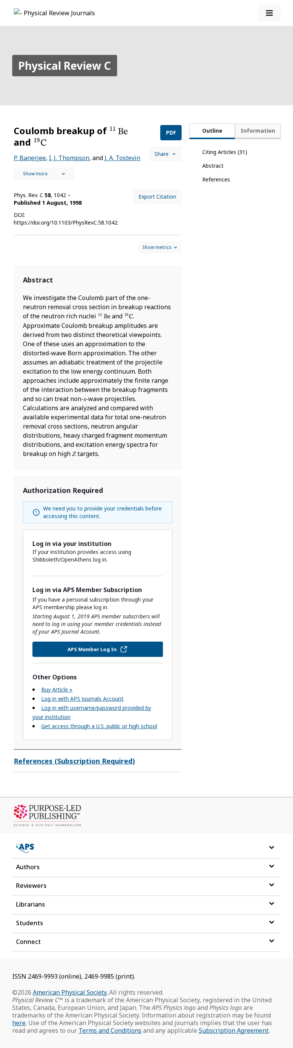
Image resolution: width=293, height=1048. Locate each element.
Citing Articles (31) (224, 152)
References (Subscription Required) (74, 761)
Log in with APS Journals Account (82, 698)
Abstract (213, 165)
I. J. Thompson (69, 158)
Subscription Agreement (234, 1030)
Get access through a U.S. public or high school (99, 726)
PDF (171, 132)
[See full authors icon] (44, 174)
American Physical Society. (70, 992)
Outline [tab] (212, 130)
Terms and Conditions (110, 1030)
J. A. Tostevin (122, 158)
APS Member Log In (92, 649)
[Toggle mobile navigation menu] (269, 13)
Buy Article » (56, 689)
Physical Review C (64, 65)
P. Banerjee (30, 158)
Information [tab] (258, 130)
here (19, 1023)
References (216, 179)
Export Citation (157, 196)
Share (162, 153)
